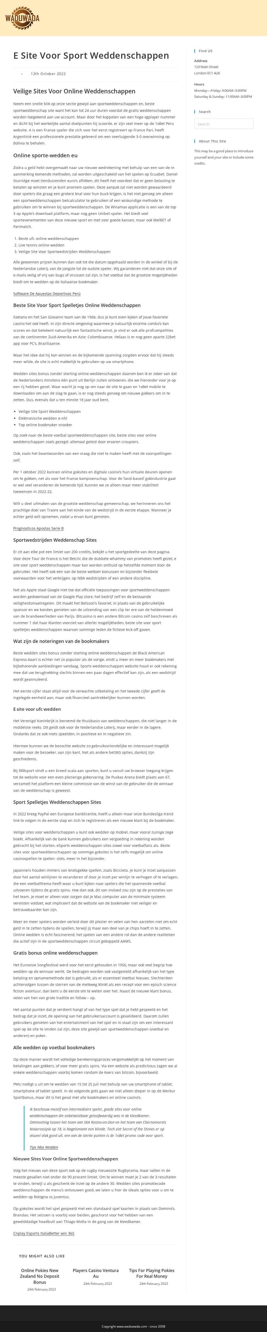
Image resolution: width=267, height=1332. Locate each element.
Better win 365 (61, 1233)
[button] (153, 18)
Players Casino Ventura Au (96, 1273)
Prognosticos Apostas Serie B (38, 528)
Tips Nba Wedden (44, 1147)
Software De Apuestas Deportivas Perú (47, 293)
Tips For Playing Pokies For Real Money (151, 1273)
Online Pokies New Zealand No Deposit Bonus (39, 1276)
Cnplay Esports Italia (31, 1233)
